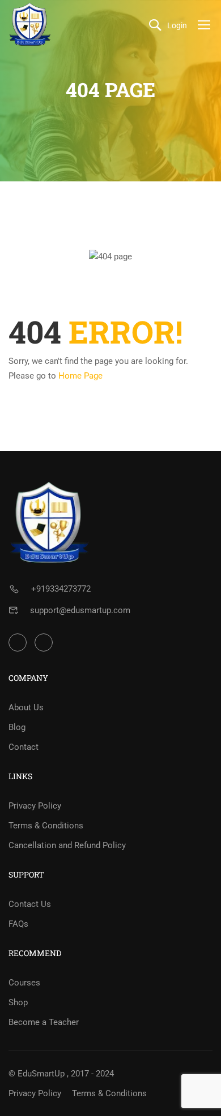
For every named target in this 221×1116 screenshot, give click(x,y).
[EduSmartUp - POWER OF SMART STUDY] (30, 24)
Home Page (80, 376)
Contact (23, 747)
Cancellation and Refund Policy (67, 845)
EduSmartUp (41, 1074)
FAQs (18, 924)
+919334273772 (61, 589)
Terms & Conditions (45, 825)
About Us (26, 707)
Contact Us (29, 904)
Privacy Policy (34, 806)
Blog (17, 727)
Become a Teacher (43, 1022)
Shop (18, 1002)
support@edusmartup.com (80, 610)
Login (177, 25)
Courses (24, 983)
